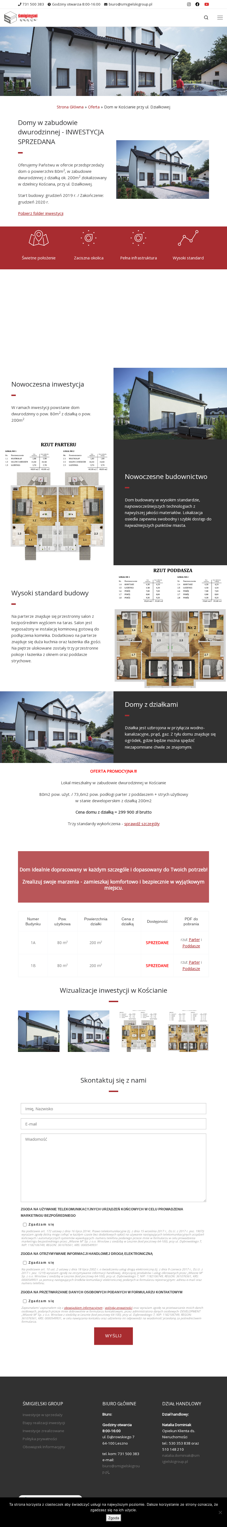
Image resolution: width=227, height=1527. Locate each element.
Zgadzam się (42, 1224)
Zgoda (113, 1518)
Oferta (94, 107)
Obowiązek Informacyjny (44, 1446)
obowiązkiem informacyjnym (83, 1308)
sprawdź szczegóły (141, 823)
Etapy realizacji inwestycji (44, 1422)
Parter (194, 939)
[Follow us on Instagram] (189, 4)
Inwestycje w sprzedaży (43, 1414)
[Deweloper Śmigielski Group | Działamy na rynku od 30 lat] (20, 16)
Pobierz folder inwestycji (40, 213)
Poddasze (191, 945)
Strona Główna (70, 107)
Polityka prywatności (40, 1438)
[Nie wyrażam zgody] (220, 1512)
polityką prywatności (118, 1308)
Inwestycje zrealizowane (43, 1430)
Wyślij (113, 1336)
